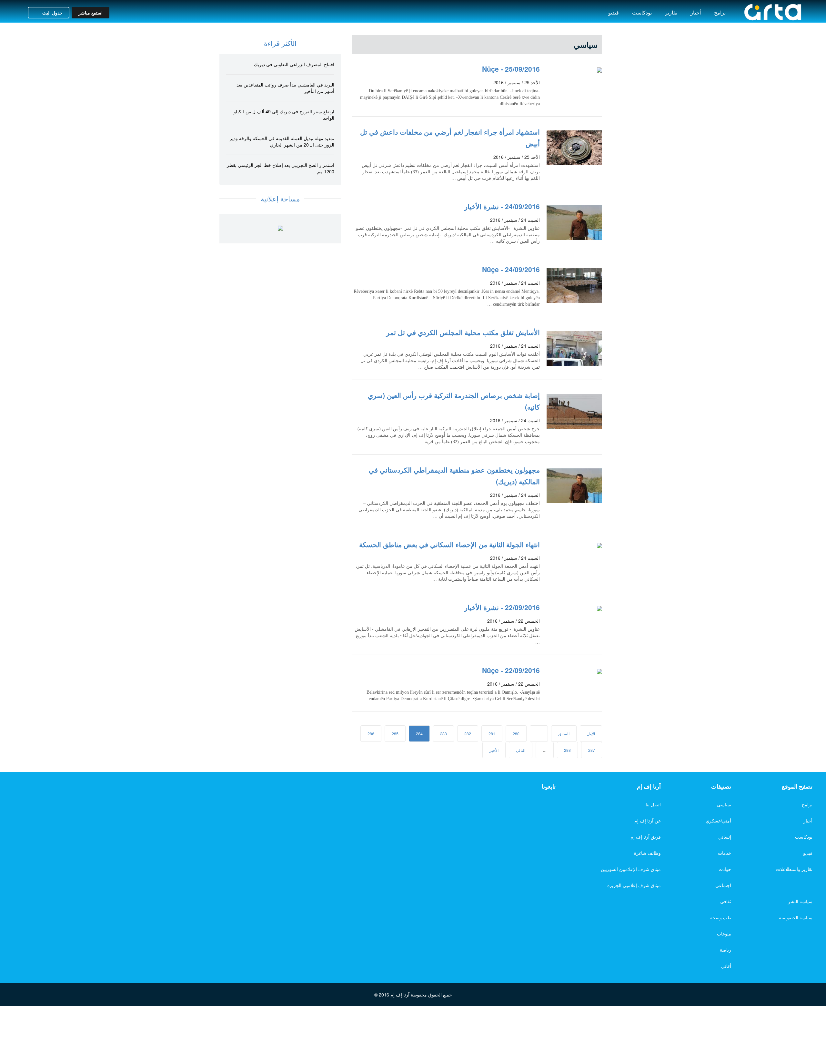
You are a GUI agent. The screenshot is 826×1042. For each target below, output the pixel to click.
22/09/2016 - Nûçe (511, 670)
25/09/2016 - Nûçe (511, 69)
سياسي (724, 804)
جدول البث (52, 12)
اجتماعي (723, 885)
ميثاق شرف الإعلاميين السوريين (631, 869)
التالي (520, 750)
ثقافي (725, 901)
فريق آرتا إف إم (645, 836)
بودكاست (642, 12)
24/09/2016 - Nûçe (511, 269)
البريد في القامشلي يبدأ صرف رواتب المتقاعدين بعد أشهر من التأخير (285, 87)
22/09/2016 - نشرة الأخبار (502, 607)
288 (567, 750)
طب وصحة (720, 917)
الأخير (494, 750)
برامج (720, 12)
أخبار (695, 12)
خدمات (724, 853)
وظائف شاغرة (647, 853)
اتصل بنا (653, 804)
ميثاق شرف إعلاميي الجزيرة (634, 885)
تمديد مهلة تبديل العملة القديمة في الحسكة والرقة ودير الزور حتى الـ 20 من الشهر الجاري (282, 141)
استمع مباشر (90, 12)
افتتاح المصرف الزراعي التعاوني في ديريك (294, 64)
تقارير (671, 12)
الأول (591, 733)
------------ (802, 885)
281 (492, 733)
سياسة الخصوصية (795, 917)
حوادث (725, 869)
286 (371, 733)
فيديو (613, 12)
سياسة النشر (800, 901)
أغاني (726, 966)
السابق (563, 733)
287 (591, 750)
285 (395, 733)
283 (443, 733)
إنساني (724, 836)
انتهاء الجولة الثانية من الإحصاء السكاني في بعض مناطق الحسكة (449, 544)
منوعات (724, 933)
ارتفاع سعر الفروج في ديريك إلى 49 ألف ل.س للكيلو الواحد (284, 114)
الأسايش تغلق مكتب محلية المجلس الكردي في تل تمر (463, 332)
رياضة (725, 949)
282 (467, 733)
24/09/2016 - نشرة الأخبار (502, 206)
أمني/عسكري (718, 820)
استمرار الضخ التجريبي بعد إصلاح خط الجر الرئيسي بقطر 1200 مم (280, 168)
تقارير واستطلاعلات (794, 869)
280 (516, 733)
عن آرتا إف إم (647, 820)
